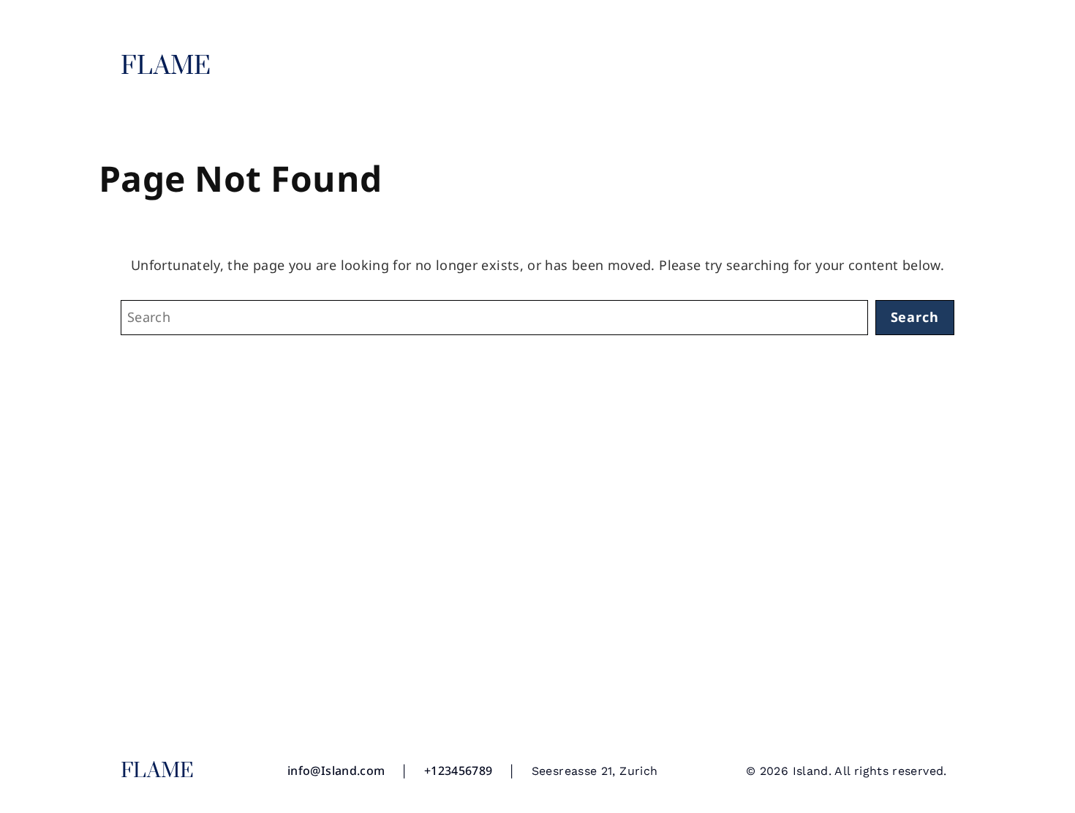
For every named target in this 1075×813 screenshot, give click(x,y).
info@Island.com (336, 771)
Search (915, 317)
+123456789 (458, 771)
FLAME (166, 66)
